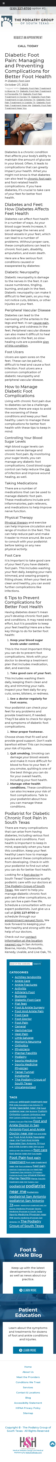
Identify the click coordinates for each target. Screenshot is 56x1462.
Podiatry (21, 1056)
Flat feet (21, 1003)
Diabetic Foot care (16, 1122)
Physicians (22, 1049)
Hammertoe (23, 1030)
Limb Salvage (24, 1037)
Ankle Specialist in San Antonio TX (28, 1105)
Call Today (28, 46)
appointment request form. (24, 920)
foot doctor (32, 874)
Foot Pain (21, 1022)
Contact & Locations (28, 1392)
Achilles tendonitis (28, 977)
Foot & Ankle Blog (28, 1252)
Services (28, 1387)
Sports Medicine (26, 1060)
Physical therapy (16, 522)
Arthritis (20, 988)
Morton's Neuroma (28, 1041)
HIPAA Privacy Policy (28, 1408)
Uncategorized (25, 1087)
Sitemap (28, 1413)
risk (47, 469)
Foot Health (37, 1154)
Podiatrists (32, 1192)
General (20, 1026)
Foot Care (21, 1015)
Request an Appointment (28, 37)
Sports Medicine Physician (21, 1209)
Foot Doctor (23, 1018)
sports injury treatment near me (33, 1205)
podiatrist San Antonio (27, 1196)
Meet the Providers (28, 1377)
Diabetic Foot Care (19, 80)
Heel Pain (21, 1034)
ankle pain (13, 1102)
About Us (28, 1372)
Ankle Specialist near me (25, 1108)
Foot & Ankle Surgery (29, 1007)
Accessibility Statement (28, 1403)
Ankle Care (22, 981)
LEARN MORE (29, 1290)
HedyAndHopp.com (34, 1453)
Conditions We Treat (28, 1382)
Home (28, 1366)
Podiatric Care (33, 1182)
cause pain (41, 323)
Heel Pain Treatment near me (21, 1170)
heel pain (39, 1166)
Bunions (21, 996)
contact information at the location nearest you (24, 940)
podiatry (17, 1205)
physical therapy (36, 1175)
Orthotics (21, 1045)
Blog (28, 1397)
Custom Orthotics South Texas (27, 1117)
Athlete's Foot (25, 992)
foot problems (25, 1166)
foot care (40, 1150)
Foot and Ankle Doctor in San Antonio (28, 1125)
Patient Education (28, 1312)
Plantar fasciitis (19, 1178)
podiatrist (17, 1186)
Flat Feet (28, 1121)
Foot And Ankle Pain (29, 1011)
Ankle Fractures (26, 984)
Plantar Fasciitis (26, 1053)
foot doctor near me (20, 1153)
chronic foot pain (39, 178)
